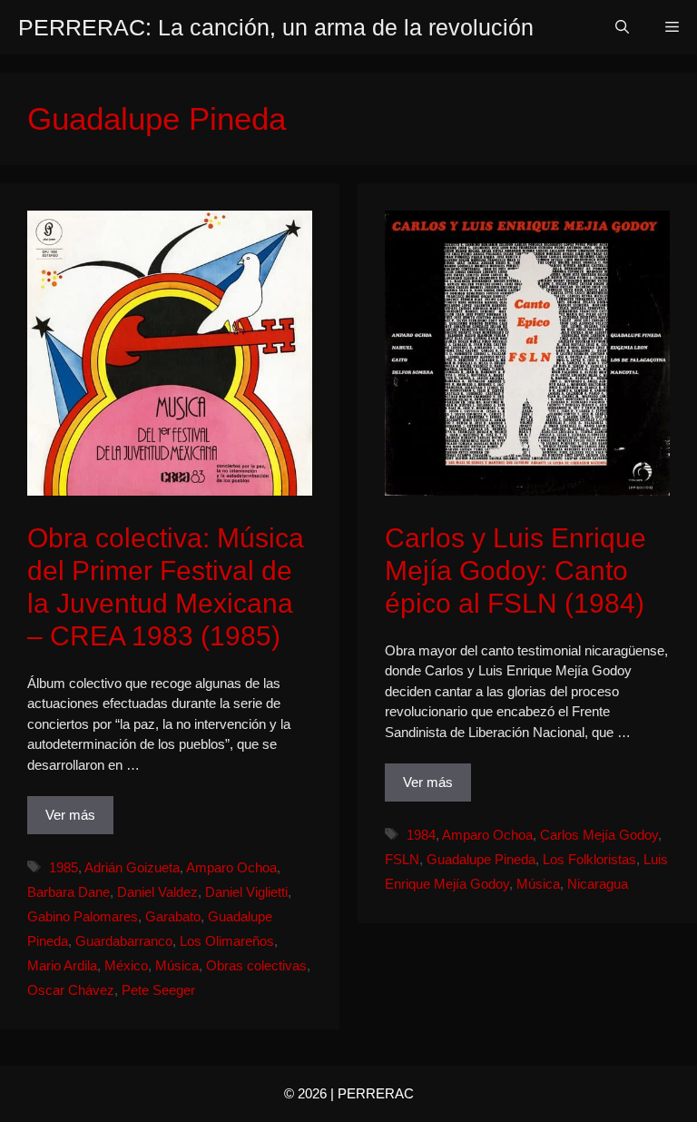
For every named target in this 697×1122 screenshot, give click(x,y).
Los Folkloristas (589, 859)
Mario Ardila (62, 965)
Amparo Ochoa (231, 867)
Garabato (173, 916)
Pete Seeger (158, 990)
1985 (63, 867)
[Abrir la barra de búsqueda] (622, 27)
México (126, 965)
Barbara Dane (68, 892)
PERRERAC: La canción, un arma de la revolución (276, 27)
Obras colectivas (256, 965)
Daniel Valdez (157, 892)
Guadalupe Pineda (481, 859)
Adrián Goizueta (132, 867)
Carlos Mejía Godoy (599, 834)
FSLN (402, 859)
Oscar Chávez (70, 990)
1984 (421, 834)
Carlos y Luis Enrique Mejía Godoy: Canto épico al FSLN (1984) (515, 570)
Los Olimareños (227, 941)
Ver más (70, 814)
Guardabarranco (123, 941)
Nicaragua (597, 883)
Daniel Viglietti (246, 892)
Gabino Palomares (82, 916)
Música (177, 965)
